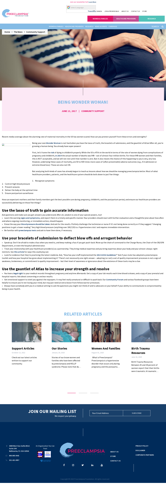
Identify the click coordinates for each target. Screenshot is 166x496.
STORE (144, 11)
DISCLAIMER (140, 450)
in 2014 (58, 155)
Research (89, 26)
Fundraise (113, 26)
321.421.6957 (14, 460)
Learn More (92, 2)
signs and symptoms (30, 218)
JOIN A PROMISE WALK (111, 11)
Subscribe (137, 413)
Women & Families (56, 26)
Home (7, 32)
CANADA (99, 11)
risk (52, 152)
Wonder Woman (53, 143)
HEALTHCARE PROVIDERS (126, 18)
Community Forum (114, 279)
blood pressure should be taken (35, 224)
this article (19, 252)
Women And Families (106, 348)
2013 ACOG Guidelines (106, 255)
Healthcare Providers (74, 26)
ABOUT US (125, 11)
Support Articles (23, 348)
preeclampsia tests (27, 230)
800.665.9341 (14, 455)
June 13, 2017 (69, 111)
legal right (18, 273)
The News (18, 32)
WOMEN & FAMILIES (100, 18)
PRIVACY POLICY (142, 446)
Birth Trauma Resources (140, 350)
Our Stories (59, 348)
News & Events (101, 26)
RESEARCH (152, 18)
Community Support (35, 32)
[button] (71, 393)
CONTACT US (135, 11)
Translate (92, 11)
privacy (72, 416)
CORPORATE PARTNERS (145, 455)
